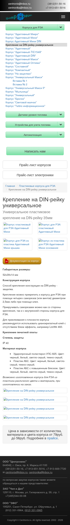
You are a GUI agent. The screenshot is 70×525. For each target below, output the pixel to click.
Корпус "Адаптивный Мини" (22, 37)
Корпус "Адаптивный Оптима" (23, 62)
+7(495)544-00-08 (15, 496)
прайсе (52, 438)
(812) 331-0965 (33, 510)
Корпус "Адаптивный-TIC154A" (24, 52)
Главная (10, 186)
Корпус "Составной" (17, 66)
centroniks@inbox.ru (20, 7)
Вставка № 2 (20, 84)
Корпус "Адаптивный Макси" (22, 59)
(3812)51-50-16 (57, 3)
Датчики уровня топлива (32, 114)
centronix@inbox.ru (19, 3)
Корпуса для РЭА (32, 27)
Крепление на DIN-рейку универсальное (29, 45)
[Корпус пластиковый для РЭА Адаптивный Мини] (17, 228)
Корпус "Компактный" (18, 70)
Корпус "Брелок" (15, 98)
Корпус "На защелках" (19, 73)
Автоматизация (33, 135)
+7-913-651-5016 (56, 7)
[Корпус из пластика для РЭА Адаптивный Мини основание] (52, 244)
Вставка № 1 (20, 80)
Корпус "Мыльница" (17, 91)
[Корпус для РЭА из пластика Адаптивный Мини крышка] (17, 244)
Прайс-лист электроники (35, 174)
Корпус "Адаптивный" (18, 48)
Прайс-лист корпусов (35, 164)
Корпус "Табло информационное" (25, 106)
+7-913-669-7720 (56, 468)
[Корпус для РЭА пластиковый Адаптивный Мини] (52, 228)
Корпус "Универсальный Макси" (24, 77)
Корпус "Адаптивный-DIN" (21, 55)
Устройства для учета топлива (32, 124)
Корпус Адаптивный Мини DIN (23, 41)
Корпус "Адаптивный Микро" (22, 34)
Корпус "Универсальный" (20, 95)
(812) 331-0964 (14, 510)
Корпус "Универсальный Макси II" (25, 88)
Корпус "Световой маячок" (21, 102)
